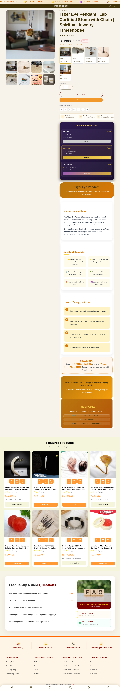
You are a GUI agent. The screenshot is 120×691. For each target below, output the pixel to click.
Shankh (92, 666)
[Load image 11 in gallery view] (36, 79)
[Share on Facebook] (78, 109)
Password (37, 666)
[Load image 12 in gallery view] (49, 79)
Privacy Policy (10, 662)
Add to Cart (45, 505)
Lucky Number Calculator (70, 670)
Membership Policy (12, 673)
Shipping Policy (11, 670)
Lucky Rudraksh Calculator (71, 673)
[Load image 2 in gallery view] (24, 67)
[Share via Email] (74, 109)
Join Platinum (86, 173)
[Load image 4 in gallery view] (36, 67)
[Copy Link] (87, 109)
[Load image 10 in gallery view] (24, 79)
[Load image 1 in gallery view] (11, 67)
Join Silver (87, 141)
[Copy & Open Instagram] (65, 109)
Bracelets (93, 662)
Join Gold (86, 157)
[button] (4, 6)
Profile (36, 673)
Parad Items (94, 670)
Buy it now (81, 100)
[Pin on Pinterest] (70, 109)
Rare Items (93, 673)
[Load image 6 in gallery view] (49, 67)
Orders (36, 670)
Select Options (17, 504)
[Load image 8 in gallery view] (11, 79)
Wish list (37, 662)
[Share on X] (83, 109)
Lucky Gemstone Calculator (71, 666)
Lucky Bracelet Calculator (70, 662)
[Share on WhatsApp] (61, 109)
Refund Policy (10, 666)
